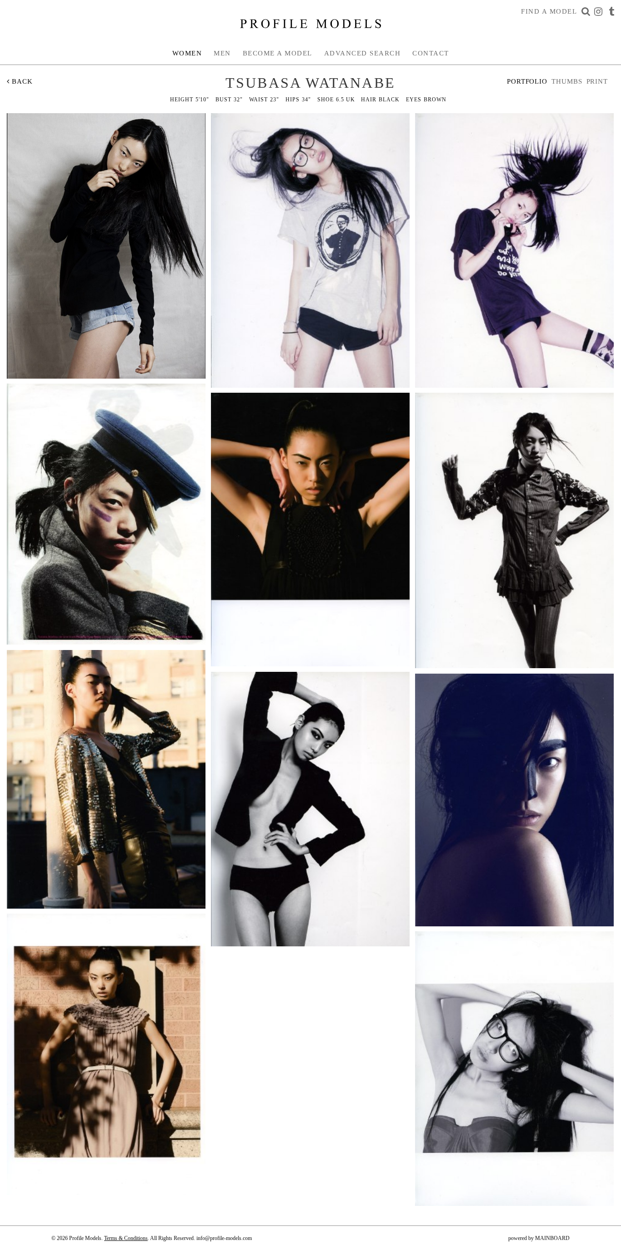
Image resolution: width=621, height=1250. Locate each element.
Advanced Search (362, 53)
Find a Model (549, 11)
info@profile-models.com (224, 1238)
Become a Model (277, 53)
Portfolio (527, 81)
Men (222, 53)
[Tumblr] (611, 11)
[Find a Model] (586, 11)
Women (187, 53)
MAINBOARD (552, 1238)
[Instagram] (598, 11)
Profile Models (310, 23)
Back (21, 81)
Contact (430, 53)
